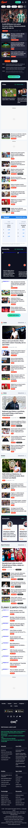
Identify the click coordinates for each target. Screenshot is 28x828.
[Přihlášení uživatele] (22, 2)
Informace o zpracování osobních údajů (11, 819)
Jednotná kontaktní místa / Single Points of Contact (11, 822)
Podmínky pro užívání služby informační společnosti (14, 817)
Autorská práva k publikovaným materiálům (14, 816)
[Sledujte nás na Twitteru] (14, 716)
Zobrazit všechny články (14, 76)
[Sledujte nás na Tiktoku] (17, 716)
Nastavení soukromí (9, 821)
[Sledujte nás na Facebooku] (8, 716)
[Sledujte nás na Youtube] (20, 716)
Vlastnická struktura (18, 821)
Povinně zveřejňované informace (14, 824)
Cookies (21, 819)
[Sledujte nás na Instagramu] (11, 716)
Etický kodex (24, 822)
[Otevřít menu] (25, 2)
